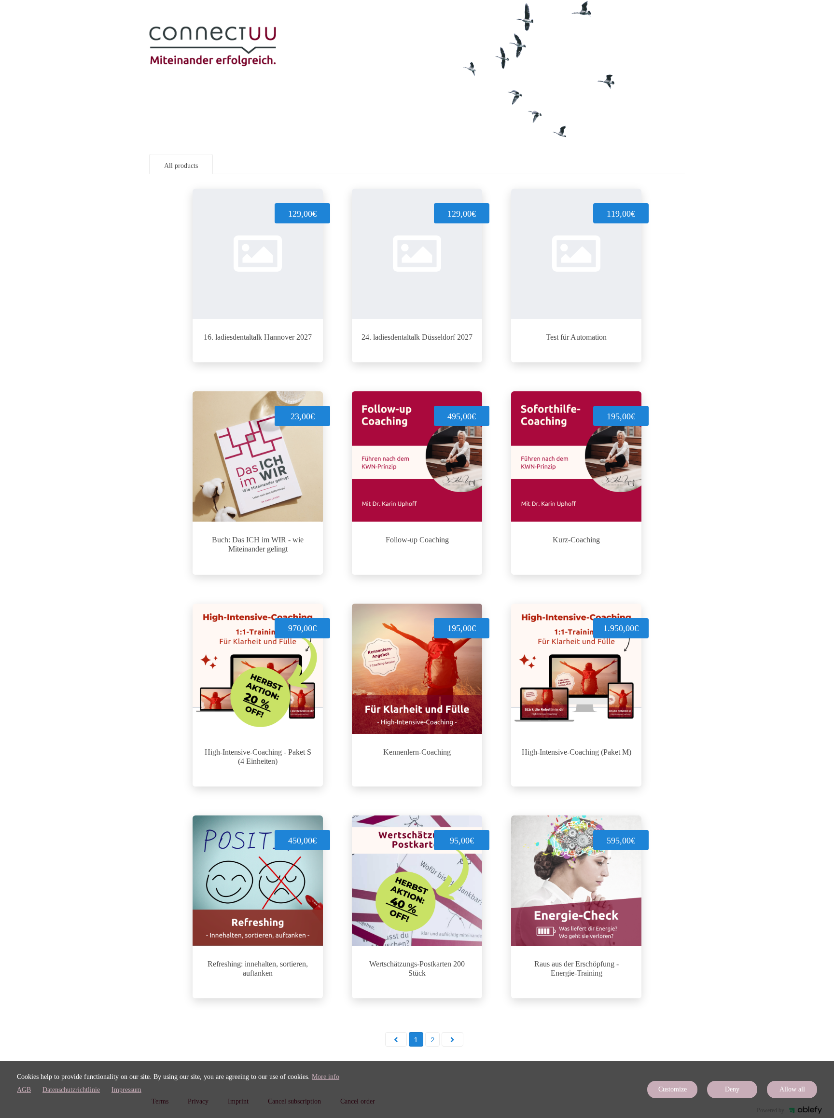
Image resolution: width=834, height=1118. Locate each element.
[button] (396, 1039)
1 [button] (415, 1039)
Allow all (792, 1089)
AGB (24, 1089)
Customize (672, 1089)
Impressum (126, 1089)
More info (325, 1076)
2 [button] (432, 1039)
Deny (732, 1089)
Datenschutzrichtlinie (71, 1089)
